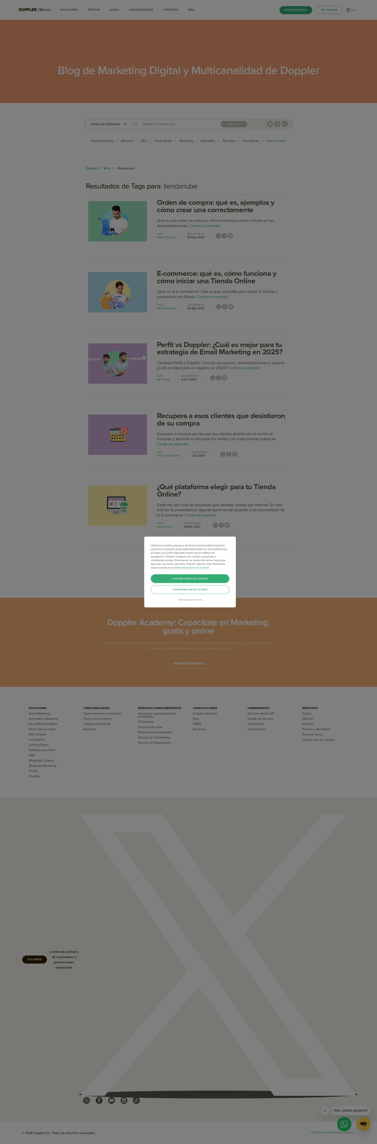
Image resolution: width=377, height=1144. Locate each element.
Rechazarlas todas (190, 600)
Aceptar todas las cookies (190, 578)
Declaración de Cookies (195, 567)
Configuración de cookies (190, 589)
